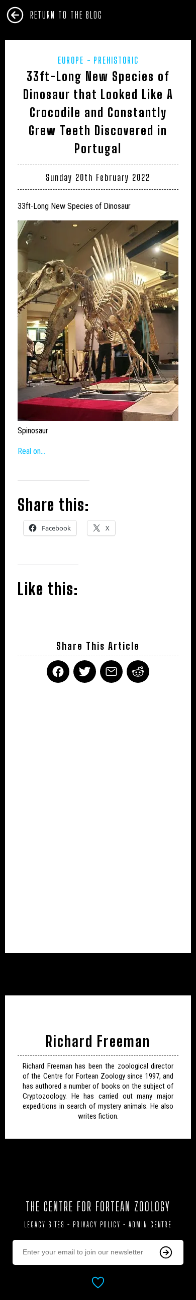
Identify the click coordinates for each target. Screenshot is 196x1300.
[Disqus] (98, 811)
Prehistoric (116, 60)
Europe (71, 60)
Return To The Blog (66, 15)
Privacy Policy (97, 1224)
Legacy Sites (44, 1224)
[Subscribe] (165, 1252)
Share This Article (98, 646)
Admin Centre (150, 1224)
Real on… (31, 451)
